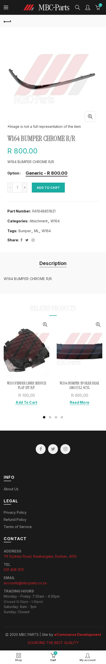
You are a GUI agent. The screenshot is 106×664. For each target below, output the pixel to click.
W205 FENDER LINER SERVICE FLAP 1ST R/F (26, 385)
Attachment (39, 221)
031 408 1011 (14, 570)
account (87, 7)
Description (53, 263)
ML (36, 231)
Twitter (53, 449)
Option (13, 173)
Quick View (45, 324)
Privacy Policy (15, 512)
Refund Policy (15, 519)
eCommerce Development (77, 634)
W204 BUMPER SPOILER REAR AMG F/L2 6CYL (79, 385)
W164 (55, 221)
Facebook (41, 449)
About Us (11, 489)
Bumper (24, 231)
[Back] (7, 21)
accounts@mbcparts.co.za (25, 583)
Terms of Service (18, 527)
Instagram (65, 449)
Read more (79, 402)
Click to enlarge (90, 116)
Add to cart (48, 188)
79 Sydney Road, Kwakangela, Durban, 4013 (40, 556)
